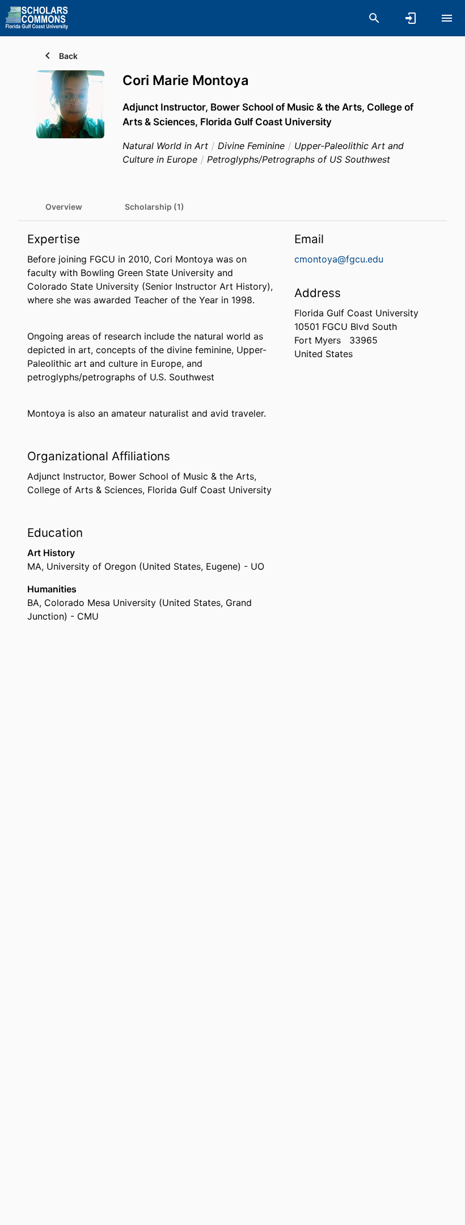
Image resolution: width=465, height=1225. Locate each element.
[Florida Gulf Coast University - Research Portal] (37, 17)
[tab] (63, 207)
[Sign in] (410, 18)
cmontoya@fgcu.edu (338, 259)
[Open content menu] (446, 18)
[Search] (374, 18)
